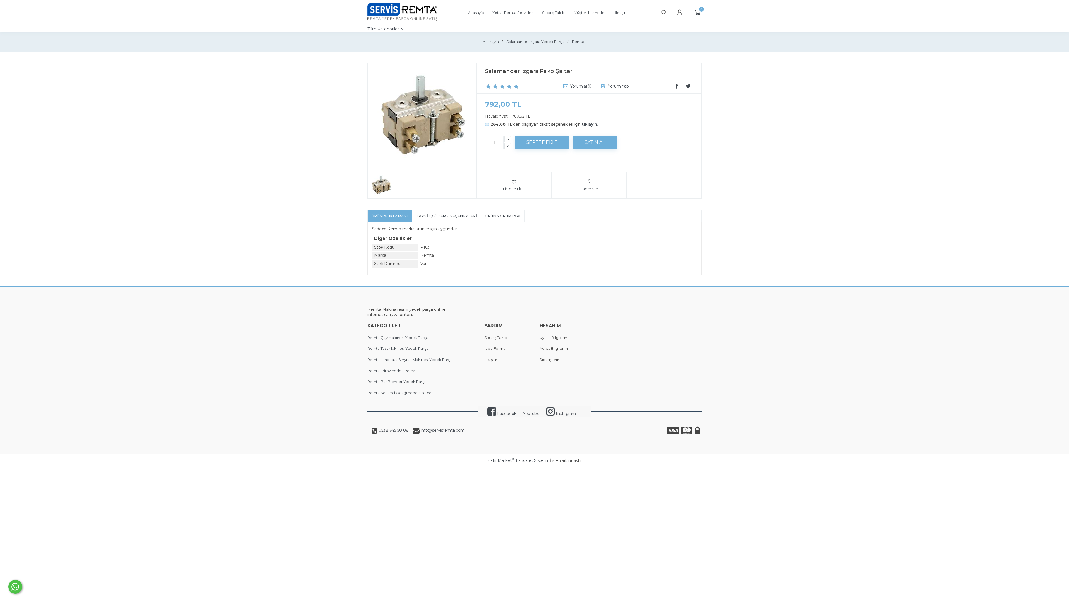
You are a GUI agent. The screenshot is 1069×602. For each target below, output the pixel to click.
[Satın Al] (595, 142)
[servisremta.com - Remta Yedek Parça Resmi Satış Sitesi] (402, 19)
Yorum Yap (618, 86)
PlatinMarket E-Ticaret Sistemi (518, 460)
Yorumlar (581, 86)
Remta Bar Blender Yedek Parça (397, 381)
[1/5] (488, 86)
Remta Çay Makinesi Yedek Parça (397, 337)
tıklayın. (590, 124)
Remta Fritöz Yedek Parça (391, 370)
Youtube (531, 413)
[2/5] (492, 86)
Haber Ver (589, 188)
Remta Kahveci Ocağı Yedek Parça (399, 392)
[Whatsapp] (15, 587)
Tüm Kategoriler (383, 28)
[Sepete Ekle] (542, 142)
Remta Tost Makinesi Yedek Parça (398, 348)
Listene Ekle (514, 188)
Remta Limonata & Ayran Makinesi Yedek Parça (410, 359)
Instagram (565, 413)
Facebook (506, 413)
